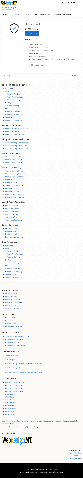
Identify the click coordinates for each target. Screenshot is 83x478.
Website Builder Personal (14, 134)
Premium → (76, 75)
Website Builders (13, 94)
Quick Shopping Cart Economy (16, 143)
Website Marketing (14, 114)
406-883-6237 (76, 456)
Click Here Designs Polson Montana (17, 368)
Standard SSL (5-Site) (13, 182)
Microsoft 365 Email (14, 111)
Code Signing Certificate (14, 194)
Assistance (6, 14)
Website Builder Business (15, 131)
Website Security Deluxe (14, 171)
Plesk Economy (10, 409)
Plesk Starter (9, 406)
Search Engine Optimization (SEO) (17, 336)
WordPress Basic (11, 205)
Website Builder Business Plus (16, 128)
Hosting (27, 14)
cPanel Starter (10, 397)
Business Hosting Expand (14, 388)
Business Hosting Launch (14, 391)
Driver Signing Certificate (14, 197)
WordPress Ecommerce (14, 214)
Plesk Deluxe (9, 411)
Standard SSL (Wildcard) (14, 185)
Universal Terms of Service (11, 427)
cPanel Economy (11, 394)
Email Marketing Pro (12, 342)
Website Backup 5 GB (13, 157)
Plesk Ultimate (10, 414)
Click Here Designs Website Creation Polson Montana (24, 364)
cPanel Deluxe (10, 400)
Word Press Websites (15, 97)
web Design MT (10, 360)
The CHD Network (11, 355)
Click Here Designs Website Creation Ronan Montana (23, 372)
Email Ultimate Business (14, 237)
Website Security (13, 100)
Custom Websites (75, 453)
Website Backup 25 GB (13, 160)
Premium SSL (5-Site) (13, 188)
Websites (17, 14)
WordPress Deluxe (12, 208)
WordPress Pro (11, 217)
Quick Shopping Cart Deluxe (16, 145)
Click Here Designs (8, 7)
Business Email (11, 234)
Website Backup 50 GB (13, 162)
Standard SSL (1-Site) (13, 180)
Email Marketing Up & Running (15, 345)
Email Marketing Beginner (14, 339)
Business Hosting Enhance (14, 382)
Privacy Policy (33, 427)
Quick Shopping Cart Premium (16, 148)
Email (35, 14)
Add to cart (32, 33)
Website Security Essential (15, 174)
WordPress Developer (13, 220)
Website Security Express (14, 177)
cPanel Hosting (13, 106)
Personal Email (10, 231)
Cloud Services (45, 14)
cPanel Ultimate (10, 403)
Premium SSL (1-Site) (13, 191)
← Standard (6, 75)
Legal (25, 427)
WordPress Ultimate (13, 211)
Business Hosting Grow (13, 385)
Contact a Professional (62, 14)
